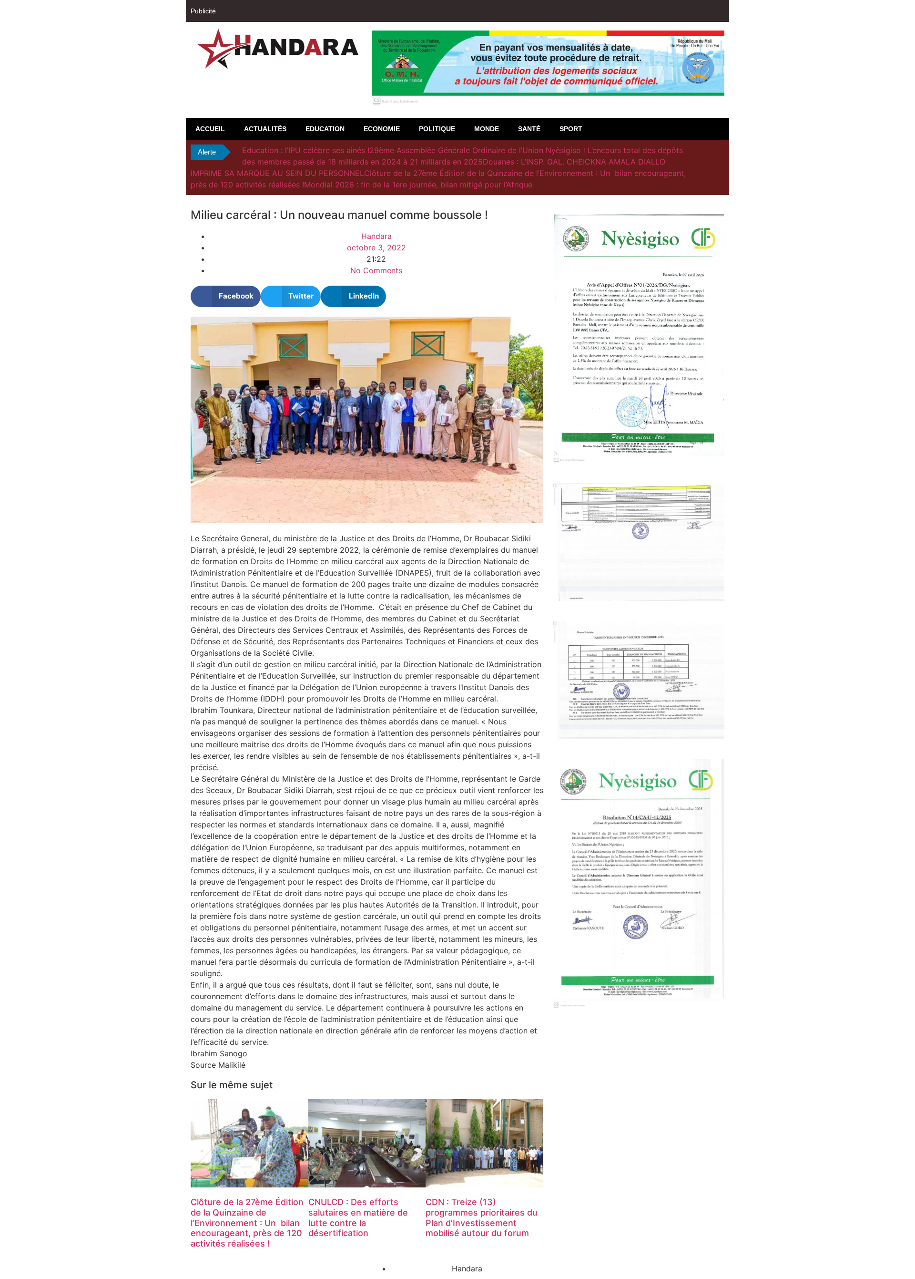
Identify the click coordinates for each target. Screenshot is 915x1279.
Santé (529, 129)
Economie (382, 129)
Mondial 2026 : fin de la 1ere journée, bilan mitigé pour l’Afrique (418, 184)
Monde (486, 129)
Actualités (265, 129)
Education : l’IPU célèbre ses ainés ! (305, 150)
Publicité (203, 11)
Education (325, 129)
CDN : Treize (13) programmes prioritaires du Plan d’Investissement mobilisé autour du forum (482, 1217)
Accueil (210, 129)
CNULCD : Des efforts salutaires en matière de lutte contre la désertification (358, 1217)
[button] (226, 296)
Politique (437, 129)
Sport (570, 129)
